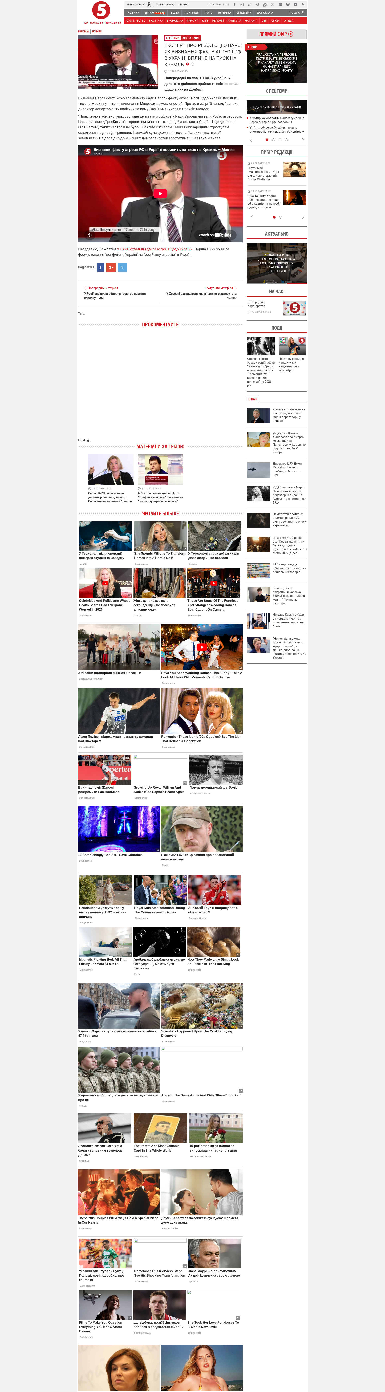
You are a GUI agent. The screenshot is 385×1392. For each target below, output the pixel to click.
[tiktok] (249, 4)
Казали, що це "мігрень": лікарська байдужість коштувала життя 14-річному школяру (289, 595)
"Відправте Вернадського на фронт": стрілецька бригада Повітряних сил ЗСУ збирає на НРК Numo (262, 205)
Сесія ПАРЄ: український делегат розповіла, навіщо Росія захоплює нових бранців (110, 497)
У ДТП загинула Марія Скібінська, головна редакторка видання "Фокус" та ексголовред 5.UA (289, 495)
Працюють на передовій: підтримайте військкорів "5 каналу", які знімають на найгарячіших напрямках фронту (264, 179)
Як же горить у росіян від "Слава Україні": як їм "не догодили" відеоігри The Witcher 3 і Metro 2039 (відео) (290, 545)
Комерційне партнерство (256, 304)
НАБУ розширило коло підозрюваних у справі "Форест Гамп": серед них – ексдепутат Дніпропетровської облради (278, 122)
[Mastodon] (280, 4)
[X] (272, 4)
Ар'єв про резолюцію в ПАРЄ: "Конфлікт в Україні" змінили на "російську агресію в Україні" (160, 497)
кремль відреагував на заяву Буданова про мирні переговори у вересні (289, 415)
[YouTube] (295, 4)
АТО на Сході (190, 38)
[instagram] (242, 4)
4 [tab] (286, 139)
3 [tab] (280, 139)
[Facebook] (234, 4)
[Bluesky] (288, 4)
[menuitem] (133, 12)
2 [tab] (273, 139)
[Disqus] (160, 387)
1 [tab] (267, 139)
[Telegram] (257, 4)
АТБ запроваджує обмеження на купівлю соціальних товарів (289, 568)
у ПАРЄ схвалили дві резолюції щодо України (154, 249)
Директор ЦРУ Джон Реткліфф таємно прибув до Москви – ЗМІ (287, 469)
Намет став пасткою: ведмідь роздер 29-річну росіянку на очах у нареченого (290, 519)
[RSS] (303, 4)
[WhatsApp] (265, 4)
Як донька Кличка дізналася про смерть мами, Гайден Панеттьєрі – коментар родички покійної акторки (289, 442)
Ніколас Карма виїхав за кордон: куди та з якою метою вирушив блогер (288, 620)
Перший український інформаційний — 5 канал (101, 13)
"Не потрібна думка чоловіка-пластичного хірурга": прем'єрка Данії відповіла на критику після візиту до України (289, 648)
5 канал (152, 85)
